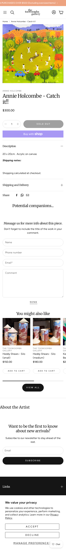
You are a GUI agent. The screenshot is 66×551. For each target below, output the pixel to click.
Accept (32, 526)
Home (5, 21)
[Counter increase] (18, 124)
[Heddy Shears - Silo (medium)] (47, 332)
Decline (32, 535)
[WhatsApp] (22, 195)
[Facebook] (16, 195)
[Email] (27, 195)
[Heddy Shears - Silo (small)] (16, 332)
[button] (5, 12)
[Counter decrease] (5, 124)
